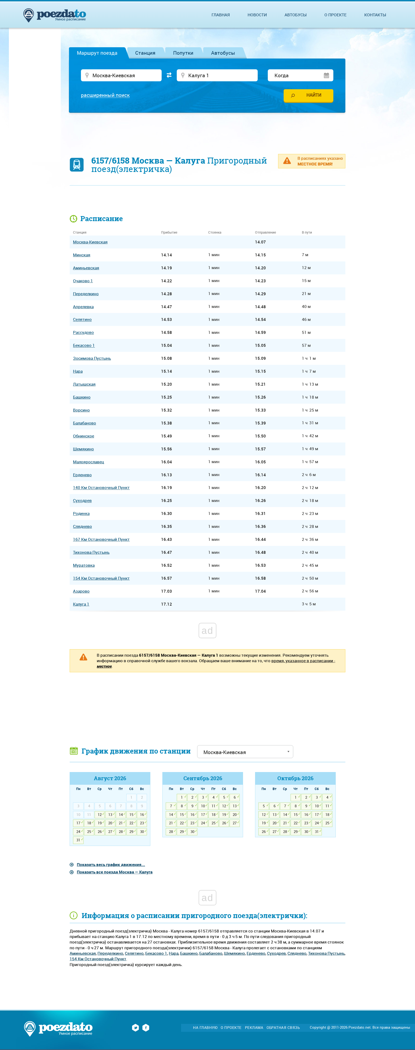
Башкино (189, 953)
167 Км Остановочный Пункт (101, 539)
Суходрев (276, 953)
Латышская (84, 384)
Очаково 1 (83, 280)
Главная (221, 15)
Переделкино (110, 953)
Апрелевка (83, 306)
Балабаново (210, 953)
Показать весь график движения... (111, 864)
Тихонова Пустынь (326, 953)
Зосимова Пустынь (92, 358)
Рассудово (83, 332)
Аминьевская (83, 953)
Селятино (134, 953)
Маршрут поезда (97, 52)
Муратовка (84, 565)
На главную (205, 1027)
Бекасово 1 (156, 953)
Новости (257, 15)
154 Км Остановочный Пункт (98, 959)
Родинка (81, 513)
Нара (173, 953)
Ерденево (256, 953)
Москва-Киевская (90, 242)
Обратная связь (283, 1027)
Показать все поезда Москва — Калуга (115, 872)
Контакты (375, 15)
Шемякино (234, 953)
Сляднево (296, 953)
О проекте (335, 15)
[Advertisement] (207, 131)
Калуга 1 (81, 604)
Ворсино (81, 410)
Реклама (254, 1027)
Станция (145, 52)
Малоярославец (88, 462)
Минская (81, 255)
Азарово (81, 591)
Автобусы (223, 52)
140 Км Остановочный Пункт (101, 487)
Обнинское (83, 436)
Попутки (183, 52)
